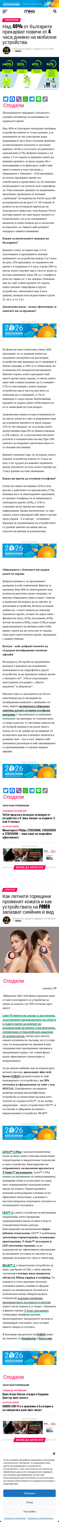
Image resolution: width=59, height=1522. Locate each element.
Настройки (30, 1511)
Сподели (13, 105)
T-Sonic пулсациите (36, 1310)
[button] (54, 1453)
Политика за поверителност (40, 1518)
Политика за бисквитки (15, 1518)
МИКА (18, 51)
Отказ (29, 1502)
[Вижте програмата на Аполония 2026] (29, 6)
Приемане (29, 1493)
